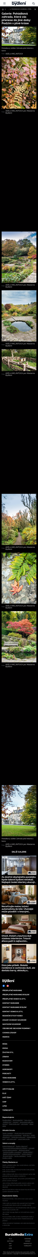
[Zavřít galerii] (35, 9)
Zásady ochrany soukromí (14, 1020)
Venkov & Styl (8, 1082)
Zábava (5, 1057)
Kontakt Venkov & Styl (12, 1012)
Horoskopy (7, 1069)
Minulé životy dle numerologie (22, 1133)
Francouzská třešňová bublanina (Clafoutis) (15, 1148)
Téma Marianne (9, 1078)
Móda (4, 1044)
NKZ (10, 1243)
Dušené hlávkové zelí (8, 1146)
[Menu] (4, 3)
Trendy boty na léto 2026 (18, 1137)
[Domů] (19, 3)
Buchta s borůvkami (20, 1156)
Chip (4, 1102)
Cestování (15, 1122)
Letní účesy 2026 (11, 1139)
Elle (4, 1093)
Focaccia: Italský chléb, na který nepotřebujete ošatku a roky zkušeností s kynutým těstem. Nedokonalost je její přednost (18, 1218)
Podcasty (6, 1073)
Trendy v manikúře (7, 1133)
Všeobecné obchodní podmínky (16, 1028)
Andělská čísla (7, 1122)
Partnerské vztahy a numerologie (12, 1135)
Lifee (4, 1106)
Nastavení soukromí (11, 1024)
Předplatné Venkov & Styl (14, 999)
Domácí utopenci (26, 1154)
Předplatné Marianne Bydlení (15, 995)
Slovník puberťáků (18, 1120)
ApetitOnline (8, 1089)
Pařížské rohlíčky (27, 1152)
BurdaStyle (28, 1243)
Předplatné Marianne (12, 990)
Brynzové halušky (8, 1156)
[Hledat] (34, 3)
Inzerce (5, 1037)
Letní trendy (24, 1124)
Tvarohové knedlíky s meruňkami (12, 1152)
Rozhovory (7, 1061)
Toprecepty (7, 1110)
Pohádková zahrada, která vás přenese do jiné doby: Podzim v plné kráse (21, 9)
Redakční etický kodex (12, 1016)
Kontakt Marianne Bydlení (14, 1007)
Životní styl (7, 1052)
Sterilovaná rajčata (24, 1150)
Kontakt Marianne (10, 1003)
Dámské (27, 1241)
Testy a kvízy (27, 1120)
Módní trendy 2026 (14, 1124)
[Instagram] (7, 986)
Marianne (28, 1238)
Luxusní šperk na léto (24, 1139)
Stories (5, 1065)
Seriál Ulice (26, 1135)
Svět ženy (6, 1098)
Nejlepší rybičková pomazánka (11, 1154)
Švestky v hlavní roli (21, 1146)
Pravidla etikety (6, 1120)
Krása (5, 1048)
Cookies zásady (9, 1033)
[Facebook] (3, 986)
